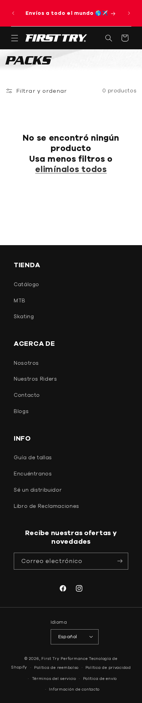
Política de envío (100, 678)
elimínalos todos (71, 169)
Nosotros (26, 363)
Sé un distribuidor (38, 490)
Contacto (27, 395)
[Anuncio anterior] (13, 13)
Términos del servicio (54, 678)
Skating (24, 316)
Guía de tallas (33, 457)
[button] (14, 38)
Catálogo (26, 284)
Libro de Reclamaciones (46, 506)
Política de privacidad (108, 667)
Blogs (21, 411)
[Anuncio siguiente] (128, 13)
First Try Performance (64, 658)
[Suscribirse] (120, 561)
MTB (20, 300)
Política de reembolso (56, 667)
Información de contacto (74, 689)
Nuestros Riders (35, 379)
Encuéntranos (33, 473)
